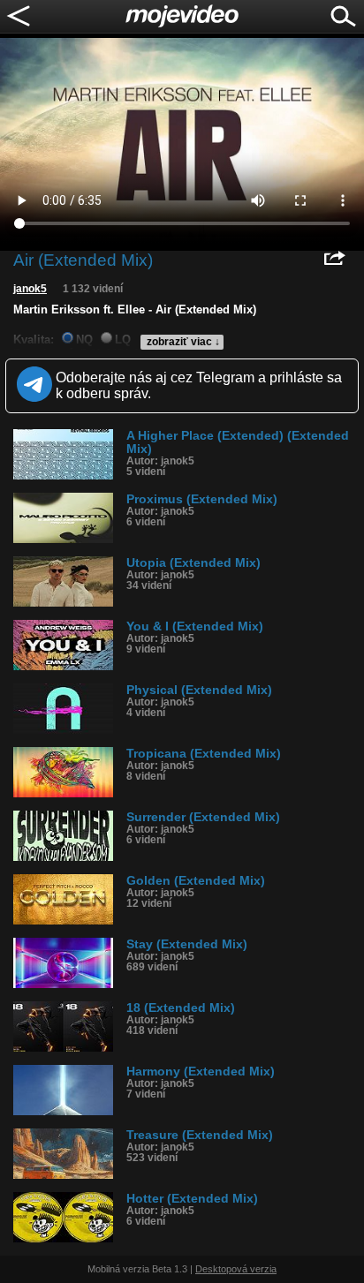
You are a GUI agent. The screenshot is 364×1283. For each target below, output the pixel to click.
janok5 (30, 288)
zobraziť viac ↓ (183, 342)
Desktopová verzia (236, 1269)
